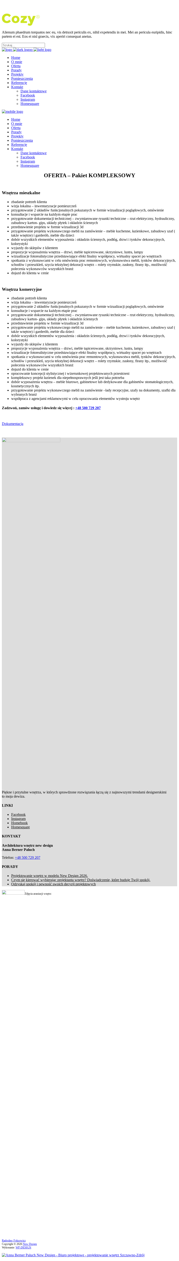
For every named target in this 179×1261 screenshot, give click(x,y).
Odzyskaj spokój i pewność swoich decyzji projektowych (53, 884)
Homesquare (20, 827)
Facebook (18, 814)
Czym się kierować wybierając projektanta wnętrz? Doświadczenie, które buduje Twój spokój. (80, 880)
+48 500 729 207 (88, 408)
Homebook (19, 823)
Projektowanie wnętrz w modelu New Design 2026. (49, 876)
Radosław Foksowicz (14, 1240)
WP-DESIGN (23, 1247)
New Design (30, 1244)
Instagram (18, 819)
